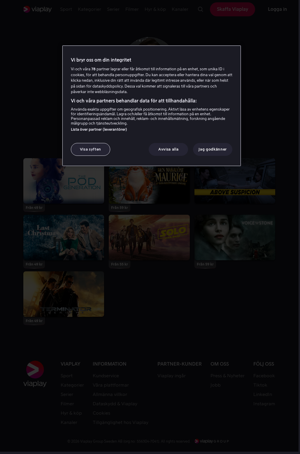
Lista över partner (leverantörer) (99, 129)
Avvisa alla (168, 149)
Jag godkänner (213, 149)
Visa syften (90, 149)
